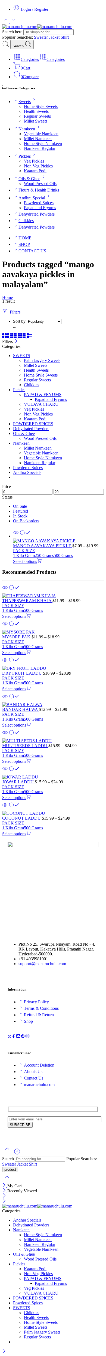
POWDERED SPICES (33, 423)
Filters (14, 312)
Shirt (65, 37)
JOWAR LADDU (18, 782)
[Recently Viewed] (17, 1153)
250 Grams (44, 555)
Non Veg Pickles (38, 166)
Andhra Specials (27, 472)
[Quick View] (15, 536)
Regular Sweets (37, 116)
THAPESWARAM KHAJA (27, 600)
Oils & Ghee (29, 178)
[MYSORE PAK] (53, 632)
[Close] (16, 341)
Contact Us (33, 1078)
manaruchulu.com (39, 1084)
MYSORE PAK (17, 637)
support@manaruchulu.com (42, 963)
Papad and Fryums (40, 207)
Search (19, 46)
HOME (25, 238)
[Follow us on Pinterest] (23, 1037)
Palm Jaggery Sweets (42, 360)
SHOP (24, 244)
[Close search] (7, 1180)
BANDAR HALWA (20, 709)
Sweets (24, 101)
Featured (20, 511)
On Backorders (26, 521)
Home (7, 297)
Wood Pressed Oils (40, 183)
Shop (28, 1021)
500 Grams (63, 555)
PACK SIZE (24, 550)
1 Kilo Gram (24, 555)
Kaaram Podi (35, 171)
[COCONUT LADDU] (53, 813)
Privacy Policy (36, 1001)
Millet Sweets (35, 121)
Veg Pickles (34, 161)
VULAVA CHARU (41, 404)
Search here (12, 31)
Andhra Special (31, 198)
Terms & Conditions (41, 1008)
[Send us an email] (18, 1037)
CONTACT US (32, 251)
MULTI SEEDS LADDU (25, 745)
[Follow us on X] (9, 1037)
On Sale (20, 506)
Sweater (41, 37)
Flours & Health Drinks (38, 190)
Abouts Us (33, 1071)
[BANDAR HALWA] (53, 704)
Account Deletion (39, 1065)
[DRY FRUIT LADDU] (53, 668)
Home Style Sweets (41, 106)
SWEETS (21, 355)
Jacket (55, 37)
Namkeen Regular (39, 148)
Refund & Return (39, 1014)
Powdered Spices (39, 202)
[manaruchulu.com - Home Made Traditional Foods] (37, 26)
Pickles (24, 156)
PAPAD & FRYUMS (42, 394)
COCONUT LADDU (22, 818)
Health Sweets (36, 111)
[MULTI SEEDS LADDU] (53, 740)
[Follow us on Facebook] (13, 1037)
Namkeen (26, 129)
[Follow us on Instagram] (27, 1037)
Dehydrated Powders (36, 214)
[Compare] (25, 536)
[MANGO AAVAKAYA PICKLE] (58, 541)
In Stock (20, 516)
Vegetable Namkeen (41, 133)
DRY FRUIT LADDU (22, 673)
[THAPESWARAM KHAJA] (53, 595)
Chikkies (26, 220)
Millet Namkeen (38, 138)
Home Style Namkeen (43, 143)
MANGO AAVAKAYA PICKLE (42, 545)
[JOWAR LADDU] (53, 777)
